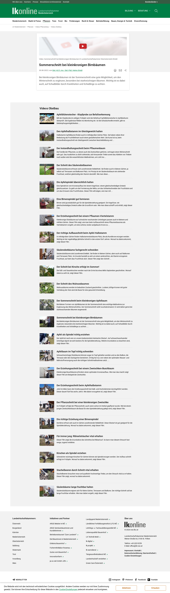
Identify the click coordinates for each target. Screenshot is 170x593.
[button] (130, 10)
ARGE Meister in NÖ (57, 524)
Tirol (14, 554)
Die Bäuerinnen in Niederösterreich (63, 539)
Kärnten (15, 532)
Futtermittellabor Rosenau (60, 548)
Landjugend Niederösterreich (97, 519)
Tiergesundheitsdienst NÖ (96, 554)
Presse (35, 2)
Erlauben (155, 588)
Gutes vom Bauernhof (58, 552)
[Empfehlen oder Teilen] (125, 70)
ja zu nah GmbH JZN (58, 561)
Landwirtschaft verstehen (96, 559)
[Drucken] (115, 70)
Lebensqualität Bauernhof (96, 532)
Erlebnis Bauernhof (57, 543)
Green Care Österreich (94, 563)
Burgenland (16, 528)
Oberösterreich (18, 541)
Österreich (16, 524)
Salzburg (15, 546)
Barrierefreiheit (149, 553)
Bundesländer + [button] (151, 2)
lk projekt (89, 546)
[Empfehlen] (120, 70)
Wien (14, 563)
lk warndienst (91, 550)
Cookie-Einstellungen (133, 556)
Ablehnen (126, 588)
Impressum (128, 551)
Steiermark (16, 550)
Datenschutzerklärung (133, 553)
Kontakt (66, 2)
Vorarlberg (16, 559)
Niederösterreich (18, 537)
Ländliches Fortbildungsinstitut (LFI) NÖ (101, 524)
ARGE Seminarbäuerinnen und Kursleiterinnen (61, 529)
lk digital (89, 541)
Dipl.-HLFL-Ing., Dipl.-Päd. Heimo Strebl (67, 70)
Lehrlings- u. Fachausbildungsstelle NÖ (101, 528)
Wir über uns (17, 2)
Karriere (27, 2)
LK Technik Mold (92, 537)
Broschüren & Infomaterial (50, 2)
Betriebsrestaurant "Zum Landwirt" (63, 535)
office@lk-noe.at (136, 546)
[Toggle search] (156, 10)
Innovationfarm (56, 557)
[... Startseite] (35, 11)
